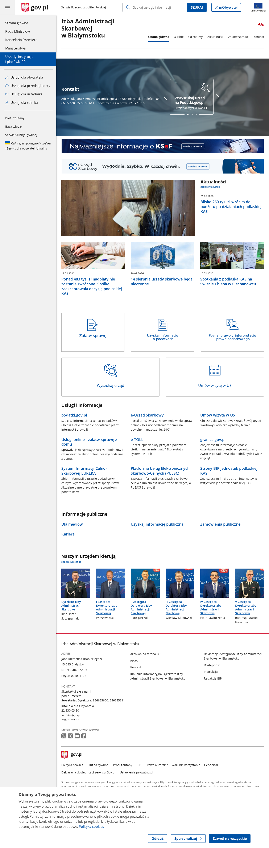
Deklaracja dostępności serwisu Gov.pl (88, 772)
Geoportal (211, 765)
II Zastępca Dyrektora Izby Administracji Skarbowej (141, 607)
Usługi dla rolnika (24, 102)
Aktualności (215, 37)
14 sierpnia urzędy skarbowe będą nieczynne (162, 281)
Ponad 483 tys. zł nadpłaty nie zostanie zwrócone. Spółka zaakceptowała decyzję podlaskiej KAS (91, 286)
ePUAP (134, 661)
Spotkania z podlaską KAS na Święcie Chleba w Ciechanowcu (228, 281)
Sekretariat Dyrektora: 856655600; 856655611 (93, 700)
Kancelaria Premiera (21, 39)
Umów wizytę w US (215, 385)
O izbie (179, 37)
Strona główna (21, 22)
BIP (139, 765)
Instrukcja (211, 672)
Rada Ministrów (17, 31)
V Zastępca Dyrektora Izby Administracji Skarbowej (245, 607)
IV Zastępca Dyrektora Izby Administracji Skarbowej (211, 607)
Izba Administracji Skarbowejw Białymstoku (88, 28)
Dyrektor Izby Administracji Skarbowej (71, 605)
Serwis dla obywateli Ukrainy (28, 145)
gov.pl (76, 755)
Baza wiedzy (13, 126)
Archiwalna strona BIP (145, 654)
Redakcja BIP (213, 678)
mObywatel (228, 8)
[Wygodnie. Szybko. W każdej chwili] (162, 166)
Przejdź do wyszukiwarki (190, 103)
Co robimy (195, 37)
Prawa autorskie (157, 765)
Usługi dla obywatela (26, 77)
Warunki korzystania (186, 765)
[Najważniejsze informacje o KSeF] (162, 146)
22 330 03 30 (70, 710)
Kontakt (258, 37)
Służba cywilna (98, 765)
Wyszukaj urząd (110, 385)
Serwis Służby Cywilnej (21, 135)
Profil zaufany (14, 118)
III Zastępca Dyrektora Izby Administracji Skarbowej (176, 607)
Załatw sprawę (238, 37)
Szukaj (197, 7)
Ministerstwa (15, 48)
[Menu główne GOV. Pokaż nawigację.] (7, 7)
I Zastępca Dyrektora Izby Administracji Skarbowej (106, 607)
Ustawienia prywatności (136, 772)
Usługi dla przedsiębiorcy (30, 85)
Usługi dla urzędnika (26, 94)
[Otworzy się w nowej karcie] (64, 736)
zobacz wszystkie (210, 186)
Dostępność (212, 665)
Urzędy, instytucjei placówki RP (19, 59)
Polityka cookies (72, 765)
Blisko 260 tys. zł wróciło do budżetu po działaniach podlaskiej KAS (230, 206)
